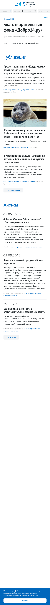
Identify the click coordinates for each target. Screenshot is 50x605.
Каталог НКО (8, 19)
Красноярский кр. (9, 92)
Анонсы (10, 205)
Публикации (14, 57)
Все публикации (13, 190)
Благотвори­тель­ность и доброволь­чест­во (19, 90)
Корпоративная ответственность (15, 147)
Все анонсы (11, 337)
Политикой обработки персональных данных (21, 595)
